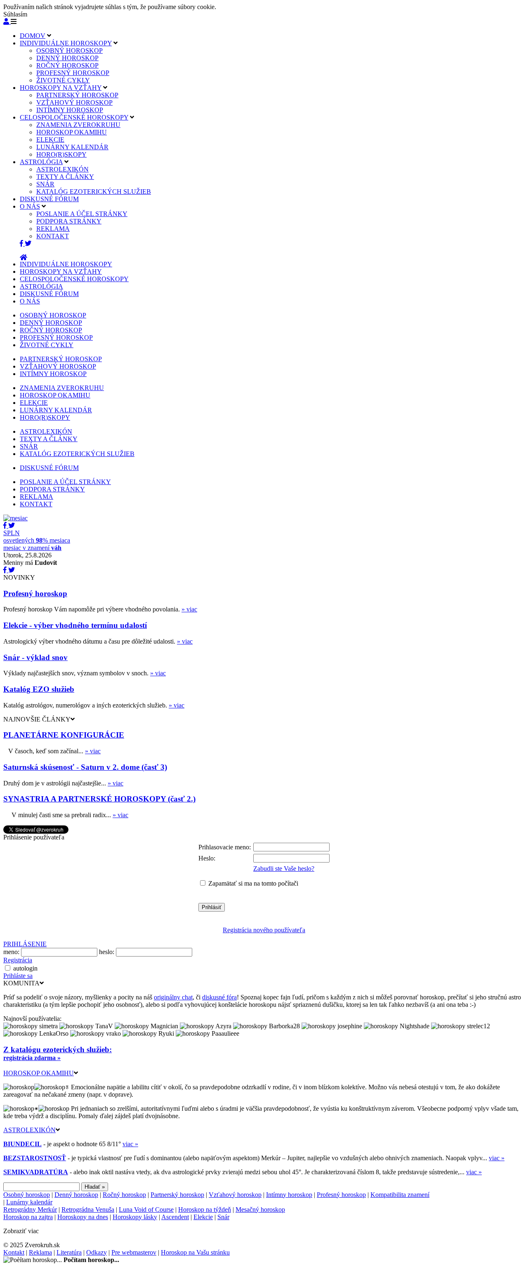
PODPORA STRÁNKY (68, 221)
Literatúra (69, 1252)
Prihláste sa (18, 975)
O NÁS (30, 206)
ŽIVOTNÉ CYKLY (63, 80)
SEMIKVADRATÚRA (35, 1171)
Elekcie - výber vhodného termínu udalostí (75, 625)
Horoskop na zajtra (28, 1216)
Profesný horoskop (35, 593)
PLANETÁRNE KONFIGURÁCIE (63, 735)
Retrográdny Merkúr (30, 1209)
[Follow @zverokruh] (28, 243)
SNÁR (45, 184)
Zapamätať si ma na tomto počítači (253, 883)
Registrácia (17, 960)
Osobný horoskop (26, 1194)
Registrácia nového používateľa (264, 929)
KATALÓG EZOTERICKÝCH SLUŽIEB (93, 191)
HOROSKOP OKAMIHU (71, 132)
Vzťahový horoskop (235, 1194)
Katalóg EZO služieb (38, 689)
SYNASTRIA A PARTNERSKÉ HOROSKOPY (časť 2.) (99, 799)
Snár (223, 1216)
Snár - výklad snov (35, 657)
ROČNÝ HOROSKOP (67, 65)
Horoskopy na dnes (82, 1216)
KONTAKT (52, 236)
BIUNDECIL (22, 1143)
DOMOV (32, 35)
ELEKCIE (50, 139)
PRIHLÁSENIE (25, 943)
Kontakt (13, 1252)
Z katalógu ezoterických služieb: (57, 1049)
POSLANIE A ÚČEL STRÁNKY (81, 213)
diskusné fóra (219, 997)
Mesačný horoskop (260, 1209)
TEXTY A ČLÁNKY (65, 176)
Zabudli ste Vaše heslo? (283, 868)
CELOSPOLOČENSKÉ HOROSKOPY (74, 117)
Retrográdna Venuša (87, 1209)
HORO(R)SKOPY (61, 154)
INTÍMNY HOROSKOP (69, 109)
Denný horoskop (76, 1194)
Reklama (40, 1252)
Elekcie (203, 1216)
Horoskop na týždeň (204, 1209)
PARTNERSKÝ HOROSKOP (77, 95)
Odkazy (96, 1252)
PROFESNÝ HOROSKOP (72, 72)
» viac (189, 609)
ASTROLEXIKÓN (62, 169)
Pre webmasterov (133, 1252)
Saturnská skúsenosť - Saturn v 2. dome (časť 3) (85, 767)
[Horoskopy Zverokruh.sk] (23, 257)
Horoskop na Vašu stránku (195, 1252)
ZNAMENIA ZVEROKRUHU (78, 124)
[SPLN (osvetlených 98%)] (15, 518)
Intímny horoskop (289, 1194)
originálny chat (173, 997)
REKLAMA (53, 228)
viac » (130, 1143)
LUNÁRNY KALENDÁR (72, 146)
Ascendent (175, 1216)
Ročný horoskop (124, 1194)
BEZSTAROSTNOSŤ (34, 1157)
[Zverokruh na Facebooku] (22, 243)
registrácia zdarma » (32, 1057)
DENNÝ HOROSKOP (67, 57)
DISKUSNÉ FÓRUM (49, 198)
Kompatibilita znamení (399, 1194)
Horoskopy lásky (135, 1216)
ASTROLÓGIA (41, 161)
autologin (25, 968)
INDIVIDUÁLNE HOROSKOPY (66, 43)
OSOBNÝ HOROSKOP (69, 50)
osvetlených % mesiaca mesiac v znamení (36, 540)
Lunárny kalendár (29, 1202)
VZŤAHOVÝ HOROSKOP (74, 102)
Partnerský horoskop (177, 1194)
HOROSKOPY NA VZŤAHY (60, 87)
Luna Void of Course (146, 1209)
